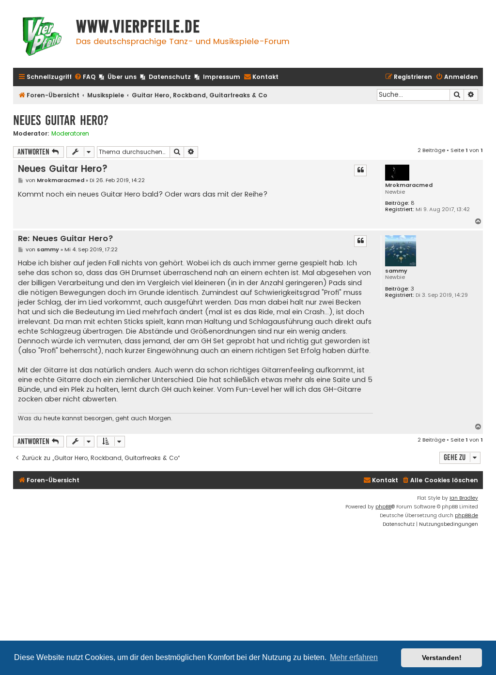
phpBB (383, 506)
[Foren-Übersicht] (42, 37)
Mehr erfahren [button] (354, 657)
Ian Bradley (464, 498)
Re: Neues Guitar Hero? (65, 239)
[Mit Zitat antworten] (360, 170)
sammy (396, 271)
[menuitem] (84, 77)
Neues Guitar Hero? (60, 120)
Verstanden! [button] (442, 657)
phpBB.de (466, 515)
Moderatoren (70, 134)
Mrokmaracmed (409, 185)
